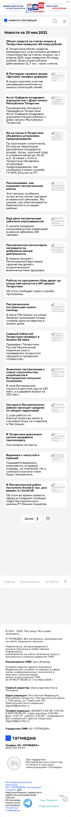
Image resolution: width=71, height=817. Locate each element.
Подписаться (49, 806)
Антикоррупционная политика (18, 783)
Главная (9, 581)
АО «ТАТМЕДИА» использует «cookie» (23, 788)
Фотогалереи (30, 581)
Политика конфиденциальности (19, 809)
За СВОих (52, 581)
